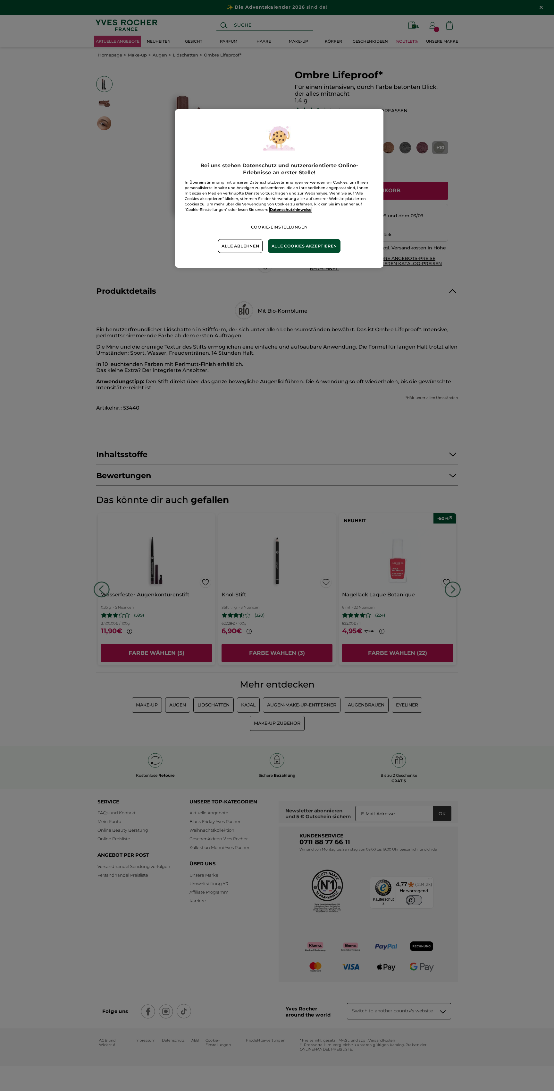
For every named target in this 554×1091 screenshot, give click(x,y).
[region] (279, 188)
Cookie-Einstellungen (279, 227)
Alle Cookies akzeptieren (304, 246)
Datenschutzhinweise (290, 209)
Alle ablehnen (240, 246)
